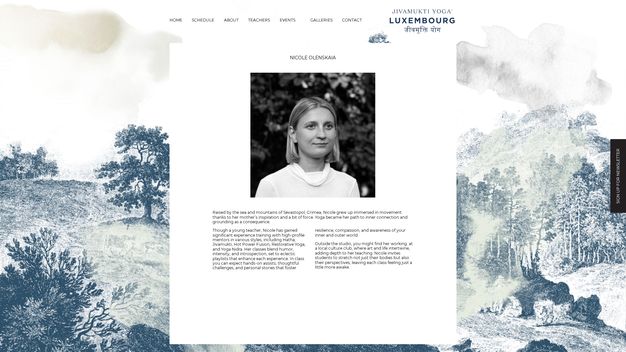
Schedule (203, 20)
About (231, 20)
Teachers (259, 20)
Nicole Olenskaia (313, 57)
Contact (352, 20)
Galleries (321, 20)
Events (287, 20)
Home (176, 20)
